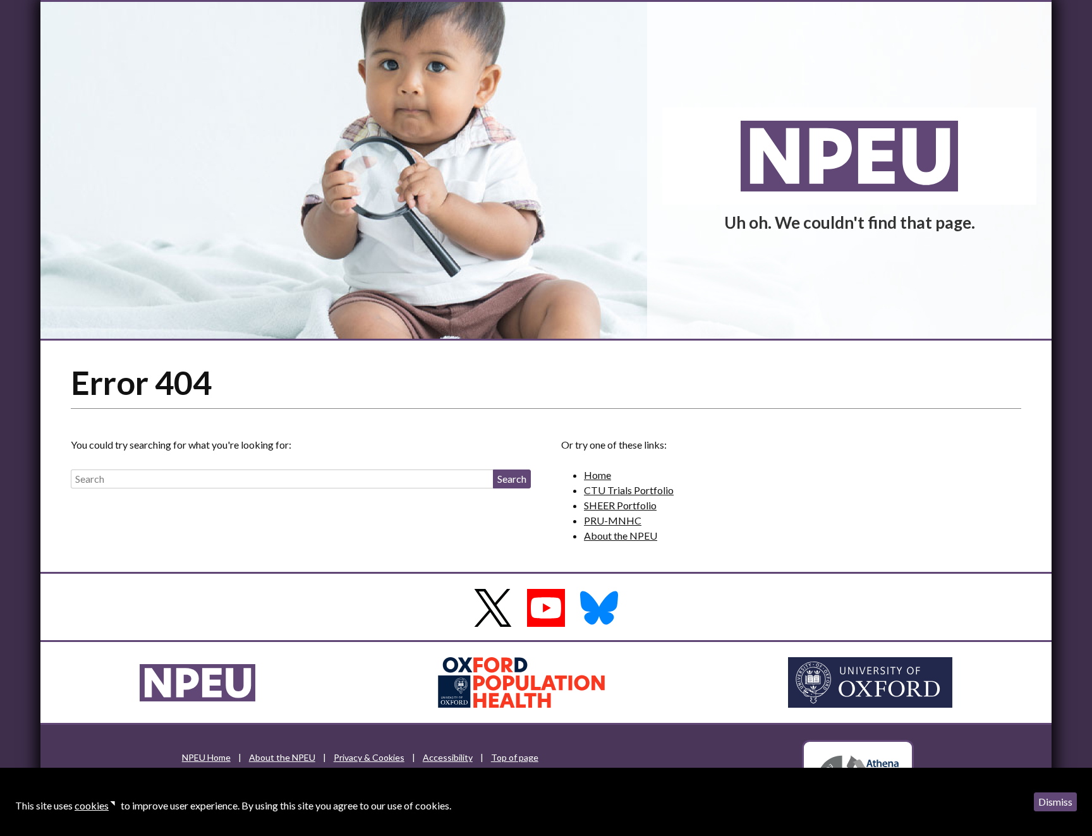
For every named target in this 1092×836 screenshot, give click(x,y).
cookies (92, 805)
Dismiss (1055, 802)
